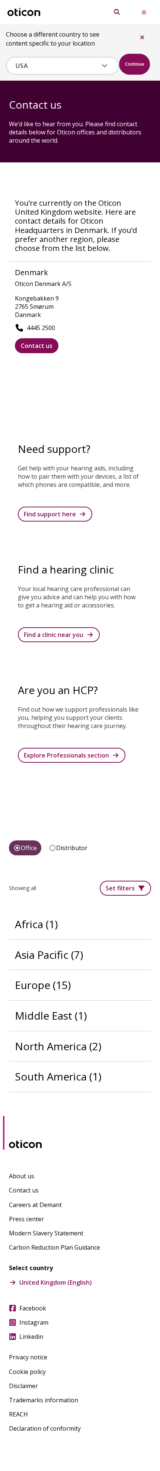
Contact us (36, 346)
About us (21, 1176)
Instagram (33, 1322)
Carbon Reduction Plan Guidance (54, 1247)
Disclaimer (23, 1386)
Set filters (120, 888)
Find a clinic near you (53, 635)
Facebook (32, 1308)
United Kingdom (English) (55, 1282)
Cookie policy (27, 1371)
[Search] (117, 11)
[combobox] (57, 65)
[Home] (23, 12)
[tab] (25, 847)
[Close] (142, 37)
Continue (134, 64)
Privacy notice (28, 1357)
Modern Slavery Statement (46, 1233)
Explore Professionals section (66, 755)
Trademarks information (43, 1400)
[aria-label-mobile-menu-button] (144, 11)
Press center (26, 1219)
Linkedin (31, 1336)
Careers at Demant (35, 1205)
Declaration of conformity (45, 1428)
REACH (18, 1414)
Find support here (50, 514)
